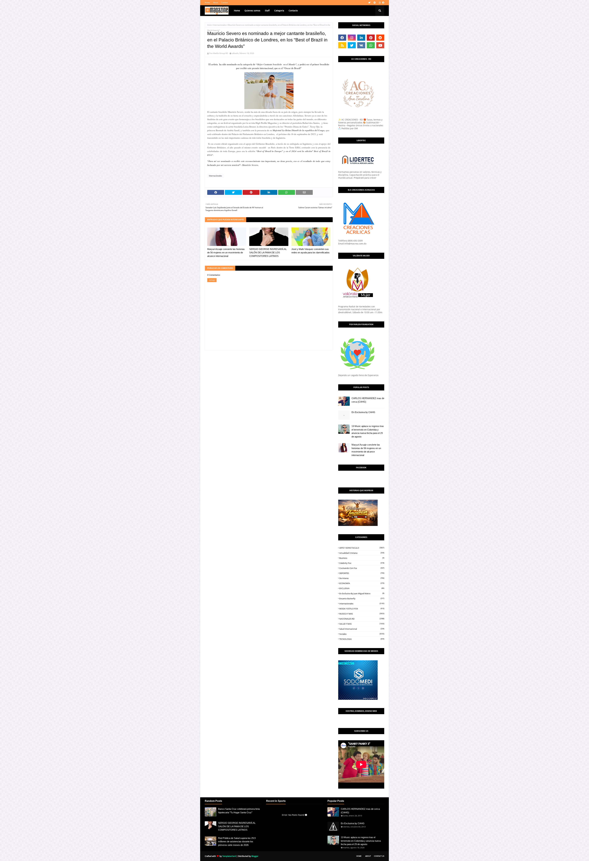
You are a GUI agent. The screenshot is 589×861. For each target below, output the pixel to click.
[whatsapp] (371, 45)
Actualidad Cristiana (361, 553)
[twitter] (369, 2)
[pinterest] (374, 2)
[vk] (361, 45)
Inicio (209, 25)
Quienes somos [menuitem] (252, 10)
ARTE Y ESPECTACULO (361, 547)
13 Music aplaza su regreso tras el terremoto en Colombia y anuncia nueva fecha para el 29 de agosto (368, 431)
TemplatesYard (229, 856)
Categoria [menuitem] (279, 10)
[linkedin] (361, 38)
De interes (361, 578)
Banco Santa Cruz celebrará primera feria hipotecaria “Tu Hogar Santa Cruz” (239, 811)
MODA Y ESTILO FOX (361, 608)
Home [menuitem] (237, 10)
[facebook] (382, 2)
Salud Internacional (361, 628)
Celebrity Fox (361, 563)
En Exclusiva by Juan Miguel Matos (361, 593)
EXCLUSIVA (361, 588)
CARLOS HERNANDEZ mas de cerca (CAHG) (368, 400)
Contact (224, 2)
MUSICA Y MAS (361, 613)
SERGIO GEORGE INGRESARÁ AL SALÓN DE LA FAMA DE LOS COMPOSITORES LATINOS (268, 252)
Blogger (254, 856)
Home (207, 2)
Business (361, 558)
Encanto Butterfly (361, 598)
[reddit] (380, 38)
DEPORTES (361, 573)
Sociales (361, 634)
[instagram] (379, 2)
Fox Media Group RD (218, 53)
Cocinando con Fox (361, 568)
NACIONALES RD (361, 618)
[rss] (342, 45)
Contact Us (379, 856)
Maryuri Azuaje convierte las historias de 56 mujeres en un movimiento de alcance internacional (226, 252)
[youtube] (380, 45)
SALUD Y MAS (361, 623)
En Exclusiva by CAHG (363, 412)
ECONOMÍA (361, 583)
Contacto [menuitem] (293, 10)
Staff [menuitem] (267, 10)
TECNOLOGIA (361, 639)
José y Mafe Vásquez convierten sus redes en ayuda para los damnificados (310, 251)
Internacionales (219, 25)
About (215, 2)
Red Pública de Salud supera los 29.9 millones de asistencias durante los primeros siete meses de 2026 (237, 841)
